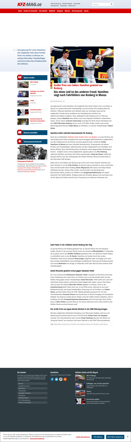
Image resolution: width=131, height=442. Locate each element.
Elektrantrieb (21, 170)
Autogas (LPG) (21, 168)
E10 (45, 166)
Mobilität (52, 11)
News (20, 11)
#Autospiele (77, 4)
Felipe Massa (58, 324)
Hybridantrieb (36, 168)
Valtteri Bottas (103, 324)
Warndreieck (22, 391)
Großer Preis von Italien (69, 324)
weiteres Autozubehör (24, 402)
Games (86, 11)
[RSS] (65, 379)
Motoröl (20, 383)
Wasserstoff (33, 170)
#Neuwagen (63, 6)
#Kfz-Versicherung (56, 4)
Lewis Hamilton (81, 324)
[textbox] (103, 4)
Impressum (53, 375)
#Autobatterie (55, 6)
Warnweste (21, 388)
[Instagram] (61, 379)
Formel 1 (60, 101)
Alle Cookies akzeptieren (115, 437)
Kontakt (68, 375)
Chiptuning (21, 395)
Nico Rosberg (95, 324)
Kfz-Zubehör (43, 11)
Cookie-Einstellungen (83, 437)
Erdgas (29, 168)
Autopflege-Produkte (24, 393)
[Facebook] (52, 379)
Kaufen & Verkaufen (31, 11)
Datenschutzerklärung (37, 438)
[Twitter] (56, 379)
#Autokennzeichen (67, 4)
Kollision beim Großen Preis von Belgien (82, 137)
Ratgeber (60, 11)
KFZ (29, 4)
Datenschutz (61, 375)
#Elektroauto (72, 6)
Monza (88, 324)
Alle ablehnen (98, 437)
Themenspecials (77, 11)
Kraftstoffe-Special (29, 171)
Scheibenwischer (23, 398)
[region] (65, 437)
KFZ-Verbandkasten (24, 400)
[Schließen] (127, 436)
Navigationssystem (24, 386)
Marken (67, 11)
